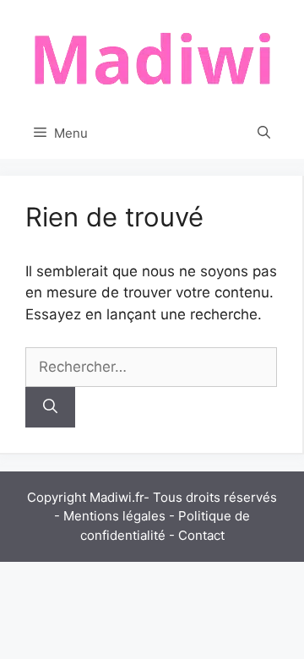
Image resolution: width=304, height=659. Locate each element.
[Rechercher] (50, 407)
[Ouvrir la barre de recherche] (264, 133)
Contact (201, 535)
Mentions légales (114, 516)
